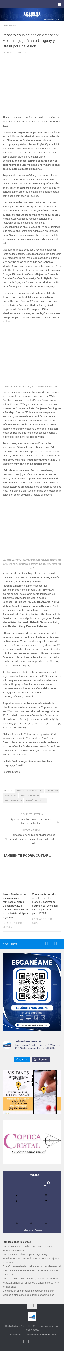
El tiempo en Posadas (33, 1230)
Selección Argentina (29, 795)
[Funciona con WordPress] (22, 1334)
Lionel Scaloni (10, 795)
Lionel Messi (52, 790)
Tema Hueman (49, 1334)
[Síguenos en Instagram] (59, 943)
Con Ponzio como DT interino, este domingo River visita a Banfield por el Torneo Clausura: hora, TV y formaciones (31, 1282)
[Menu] (59, 4)
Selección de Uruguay (35, 800)
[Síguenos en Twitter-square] (51, 943)
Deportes (9, 25)
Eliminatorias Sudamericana (29, 790)
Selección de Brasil (13, 800)
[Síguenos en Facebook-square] (46, 943)
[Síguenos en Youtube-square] (55, 943)
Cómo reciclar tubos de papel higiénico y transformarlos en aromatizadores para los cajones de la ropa (31, 1258)
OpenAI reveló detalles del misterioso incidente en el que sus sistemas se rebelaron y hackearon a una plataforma (32, 1270)
